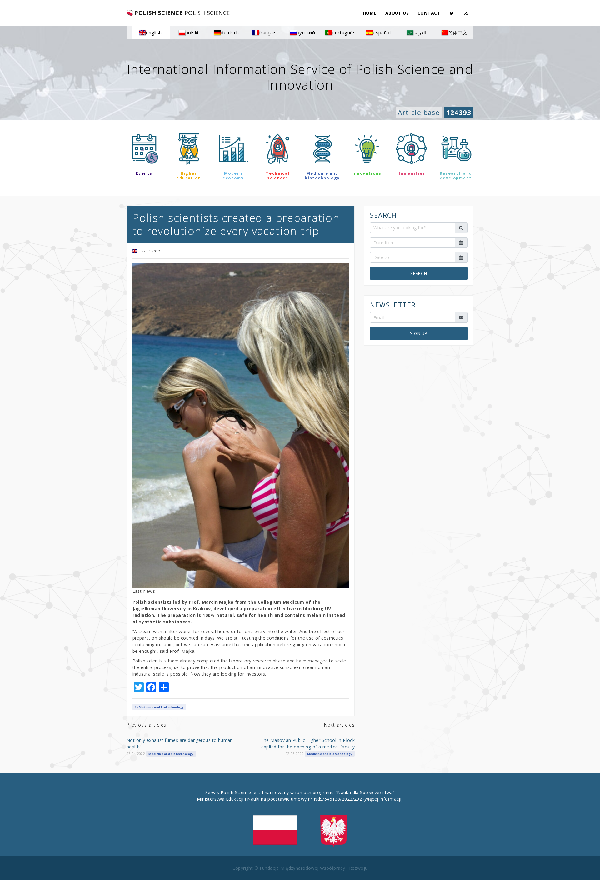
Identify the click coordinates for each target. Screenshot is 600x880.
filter (300, 196)
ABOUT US (397, 13)
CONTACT (429, 13)
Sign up (419, 333)
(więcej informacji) (383, 799)
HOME (370, 13)
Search (418, 273)
